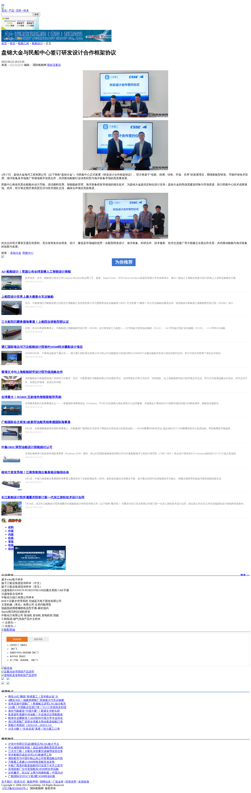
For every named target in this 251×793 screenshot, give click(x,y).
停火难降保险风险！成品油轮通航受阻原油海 (35, 747)
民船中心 (28, 252)
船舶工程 (23, 43)
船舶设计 (37, 43)
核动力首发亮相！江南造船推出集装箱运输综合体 (35, 472)
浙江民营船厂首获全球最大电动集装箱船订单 (35, 721)
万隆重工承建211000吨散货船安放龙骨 (31, 761)
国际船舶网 (16, 64)
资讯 (4, 10)
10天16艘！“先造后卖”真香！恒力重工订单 (34, 728)
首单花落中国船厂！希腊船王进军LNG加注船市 (37, 703)
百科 (19, 10)
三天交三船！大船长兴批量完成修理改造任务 (35, 751)
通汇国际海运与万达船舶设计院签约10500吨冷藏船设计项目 (42, 347)
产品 (11, 10)
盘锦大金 (15, 252)
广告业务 (58, 781)
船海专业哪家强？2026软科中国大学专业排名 (35, 718)
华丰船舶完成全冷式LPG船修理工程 (30, 754)
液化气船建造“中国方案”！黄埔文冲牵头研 (34, 710)
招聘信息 (45, 781)
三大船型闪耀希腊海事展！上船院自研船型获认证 (35, 321)
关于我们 (6, 781)
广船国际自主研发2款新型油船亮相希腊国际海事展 (36, 422)
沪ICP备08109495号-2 (15, 788)
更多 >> (245, 575)
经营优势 (70, 781)
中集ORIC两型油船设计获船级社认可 (26, 447)
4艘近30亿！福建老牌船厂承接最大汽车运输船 (36, 700)
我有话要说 (54, 64)
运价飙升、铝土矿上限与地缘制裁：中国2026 (35, 772)
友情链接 (83, 781)
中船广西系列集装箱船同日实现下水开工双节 (35, 765)
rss (2, 4)
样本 (26, 10)
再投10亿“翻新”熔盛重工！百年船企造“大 (33, 696)
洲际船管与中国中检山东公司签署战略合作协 (35, 758)
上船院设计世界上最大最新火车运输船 (27, 296)
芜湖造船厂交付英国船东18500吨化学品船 (33, 769)
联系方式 (19, 781)
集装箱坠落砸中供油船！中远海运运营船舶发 (35, 714)
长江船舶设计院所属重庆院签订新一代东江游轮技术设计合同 (42, 497)
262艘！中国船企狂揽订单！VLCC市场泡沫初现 (37, 707)
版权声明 (32, 781)
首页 (4, 43)
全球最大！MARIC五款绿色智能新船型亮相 (31, 397)
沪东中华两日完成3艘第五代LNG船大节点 (33, 743)
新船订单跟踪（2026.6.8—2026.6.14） (30, 725)
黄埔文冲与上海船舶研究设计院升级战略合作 (32, 372)
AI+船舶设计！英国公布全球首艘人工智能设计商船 (36, 271)
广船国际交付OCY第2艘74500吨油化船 (31, 776)
